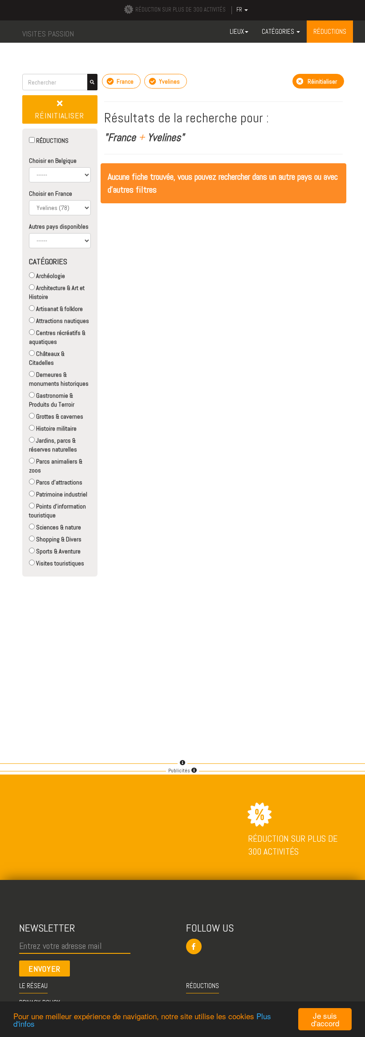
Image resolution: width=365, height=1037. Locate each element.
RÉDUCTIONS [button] (329, 31)
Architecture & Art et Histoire (57, 292)
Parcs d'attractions (58, 482)
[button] (266, 946)
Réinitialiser (59, 115)
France (124, 81)
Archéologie (50, 276)
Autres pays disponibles (59, 226)
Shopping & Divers (58, 539)
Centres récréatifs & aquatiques (57, 337)
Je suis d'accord (325, 1019)
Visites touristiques (59, 563)
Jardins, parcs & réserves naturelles (53, 444)
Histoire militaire (56, 428)
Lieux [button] (237, 31)
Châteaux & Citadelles (47, 358)
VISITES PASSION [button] (48, 33)
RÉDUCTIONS (52, 141)
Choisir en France (50, 194)
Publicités (179, 770)
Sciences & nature (58, 527)
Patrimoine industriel (61, 494)
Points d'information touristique (57, 510)
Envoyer (44, 969)
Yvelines (169, 81)
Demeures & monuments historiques (59, 379)
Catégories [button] (279, 31)
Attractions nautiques (62, 321)
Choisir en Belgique (53, 161)
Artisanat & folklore (59, 309)
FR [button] (239, 9)
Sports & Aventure (58, 551)
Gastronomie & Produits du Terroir (51, 399)
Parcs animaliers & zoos (55, 465)
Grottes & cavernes (59, 416)
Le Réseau (33, 985)
